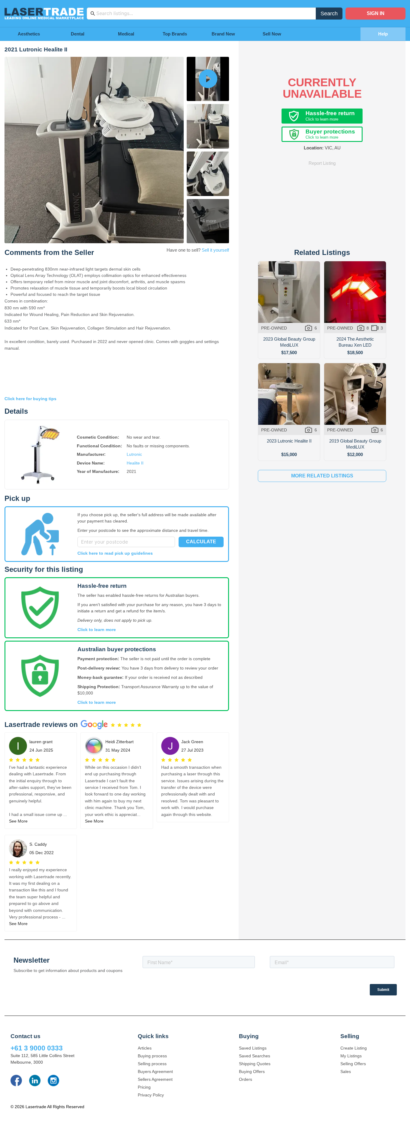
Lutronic (134, 454)
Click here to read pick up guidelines (115, 553)
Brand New (223, 33)
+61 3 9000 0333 (37, 1048)
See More (18, 821)
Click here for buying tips (30, 398)
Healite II (135, 463)
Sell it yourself (215, 250)
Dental (77, 33)
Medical (126, 33)
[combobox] (204, 13)
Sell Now (272, 33)
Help (383, 33)
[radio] (113, 725)
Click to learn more (96, 629)
